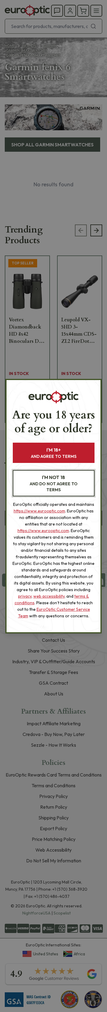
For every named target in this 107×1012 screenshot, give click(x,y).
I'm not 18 (54, 483)
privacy (25, 596)
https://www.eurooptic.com (39, 511)
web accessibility (48, 596)
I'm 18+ (53, 453)
